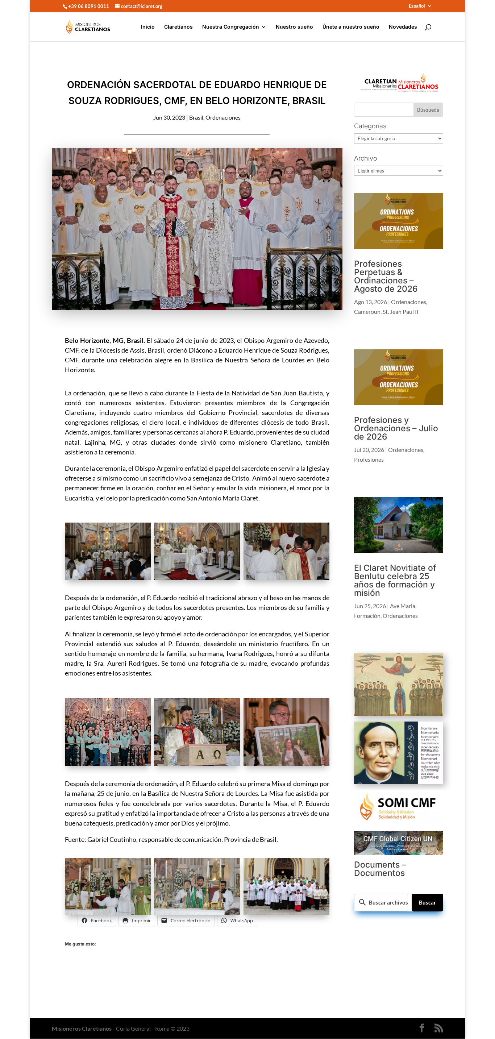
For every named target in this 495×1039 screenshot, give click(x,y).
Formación (367, 615)
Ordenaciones (223, 117)
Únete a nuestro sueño (351, 27)
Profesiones (369, 459)
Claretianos (178, 27)
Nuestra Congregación (230, 27)
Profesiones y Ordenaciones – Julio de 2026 (396, 428)
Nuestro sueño (294, 27)
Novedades (403, 27)
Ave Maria (402, 605)
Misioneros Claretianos (82, 1028)
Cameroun (367, 311)
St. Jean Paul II (401, 311)
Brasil (196, 117)
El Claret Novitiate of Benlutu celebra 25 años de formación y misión (395, 580)
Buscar (427, 902)
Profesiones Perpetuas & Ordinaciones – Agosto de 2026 (385, 276)
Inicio (148, 27)
